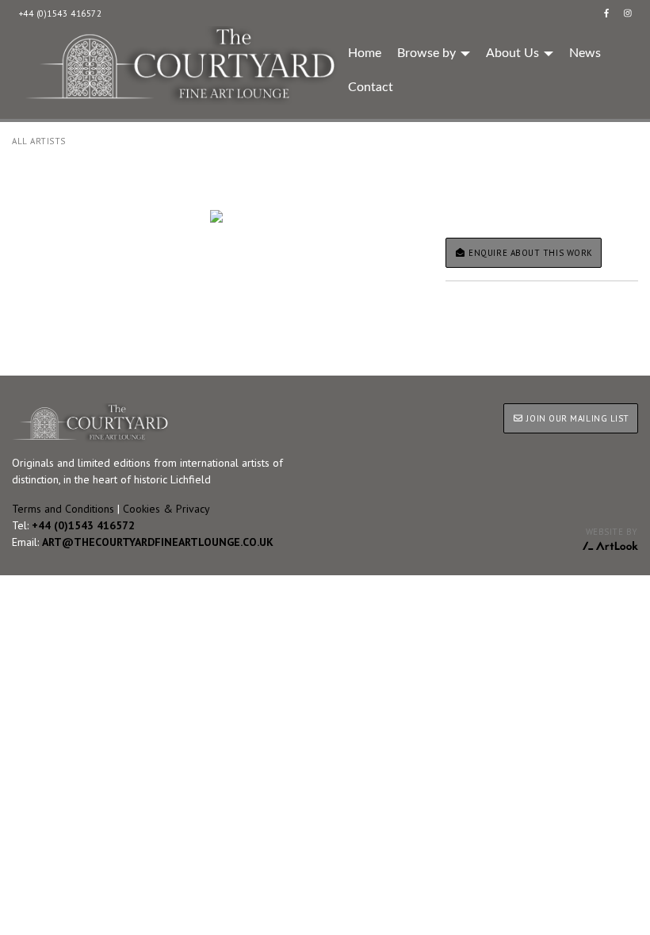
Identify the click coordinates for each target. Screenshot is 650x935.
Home (364, 53)
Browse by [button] (428, 53)
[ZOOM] (217, 216)
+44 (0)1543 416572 (60, 13)
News (585, 53)
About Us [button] (514, 53)
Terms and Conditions (63, 509)
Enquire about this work (529, 252)
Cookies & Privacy (166, 509)
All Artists (39, 141)
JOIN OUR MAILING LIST (576, 418)
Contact (370, 87)
